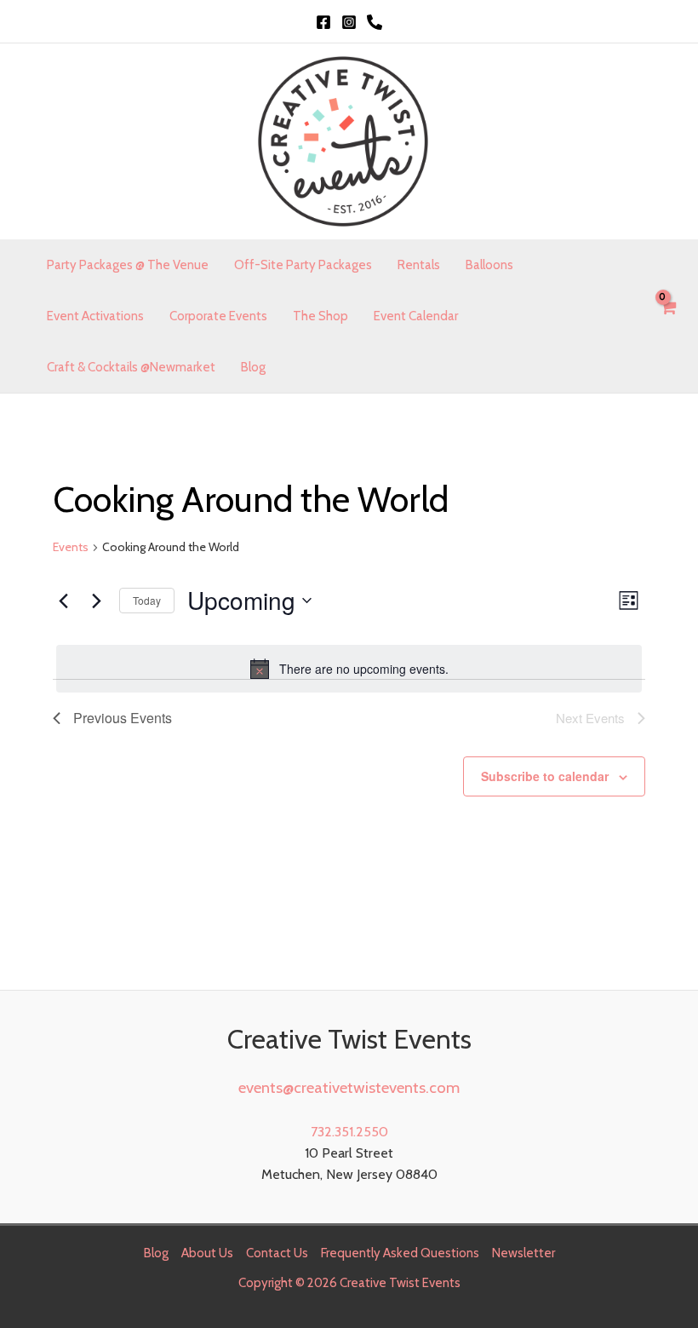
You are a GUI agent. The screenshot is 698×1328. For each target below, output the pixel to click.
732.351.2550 (349, 1132)
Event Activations (95, 316)
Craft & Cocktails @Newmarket (131, 367)
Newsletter (523, 1253)
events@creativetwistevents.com (349, 1087)
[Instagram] (349, 22)
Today (147, 600)
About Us (207, 1253)
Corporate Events (218, 316)
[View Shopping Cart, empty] (667, 316)
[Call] (374, 22)
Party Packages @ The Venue (128, 265)
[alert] (349, 669)
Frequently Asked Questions (400, 1253)
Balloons (489, 265)
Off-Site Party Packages (303, 265)
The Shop (320, 316)
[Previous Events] (63, 600)
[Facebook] (323, 22)
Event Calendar (416, 316)
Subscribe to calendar (545, 776)
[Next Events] (96, 600)
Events (71, 547)
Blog (253, 367)
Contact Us (277, 1253)
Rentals (419, 265)
